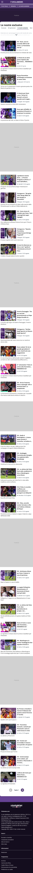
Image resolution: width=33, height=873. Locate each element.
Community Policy (6, 863)
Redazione (4, 852)
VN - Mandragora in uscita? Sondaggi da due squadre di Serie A (24, 642)
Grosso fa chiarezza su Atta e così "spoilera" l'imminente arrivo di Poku (24, 248)
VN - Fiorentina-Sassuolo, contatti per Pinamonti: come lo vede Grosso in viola (24, 727)
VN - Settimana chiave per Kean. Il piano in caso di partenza (24, 573)
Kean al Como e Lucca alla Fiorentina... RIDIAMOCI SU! (24, 625)
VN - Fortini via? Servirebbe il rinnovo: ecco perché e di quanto (24, 743)
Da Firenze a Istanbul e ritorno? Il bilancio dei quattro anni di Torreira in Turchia (24, 711)
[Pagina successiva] (22, 790)
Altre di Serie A (5, 842)
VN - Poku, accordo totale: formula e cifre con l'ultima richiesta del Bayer (24, 506)
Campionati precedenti (7, 839)
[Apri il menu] (2, 2)
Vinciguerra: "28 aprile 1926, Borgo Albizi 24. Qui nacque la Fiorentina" (24, 196)
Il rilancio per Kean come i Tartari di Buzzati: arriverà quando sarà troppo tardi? (23, 97)
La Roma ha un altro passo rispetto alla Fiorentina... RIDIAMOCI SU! (24, 60)
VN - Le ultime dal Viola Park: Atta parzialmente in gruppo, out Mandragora (24, 609)
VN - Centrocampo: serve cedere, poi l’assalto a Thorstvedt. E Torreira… (24, 759)
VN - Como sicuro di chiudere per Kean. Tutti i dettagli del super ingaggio (24, 214)
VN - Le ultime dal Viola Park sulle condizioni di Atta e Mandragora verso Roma (24, 472)
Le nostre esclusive (22, 28)
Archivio (3, 861)
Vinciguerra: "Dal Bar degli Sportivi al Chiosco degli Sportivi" (24, 331)
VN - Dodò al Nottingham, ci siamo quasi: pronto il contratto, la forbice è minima (24, 439)
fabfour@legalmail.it (6, 827)
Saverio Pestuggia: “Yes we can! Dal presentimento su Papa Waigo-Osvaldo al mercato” (24, 315)
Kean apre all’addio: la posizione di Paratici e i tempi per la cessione (24, 111)
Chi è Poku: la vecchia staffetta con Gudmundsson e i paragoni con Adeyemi (24, 490)
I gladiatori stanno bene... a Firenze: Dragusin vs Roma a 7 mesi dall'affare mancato (24, 179)
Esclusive (13, 6)
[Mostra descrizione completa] (16, 34)
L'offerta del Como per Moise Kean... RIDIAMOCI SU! (24, 775)
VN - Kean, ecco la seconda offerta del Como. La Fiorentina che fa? (23, 44)
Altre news (4, 844)
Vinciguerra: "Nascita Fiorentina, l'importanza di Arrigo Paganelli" (24, 232)
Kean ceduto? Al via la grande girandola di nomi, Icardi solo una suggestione (24, 350)
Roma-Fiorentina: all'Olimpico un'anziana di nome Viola (24, 77)
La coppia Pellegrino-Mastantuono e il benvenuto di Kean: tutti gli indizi (23, 590)
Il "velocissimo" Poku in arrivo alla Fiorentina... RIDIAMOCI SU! (24, 367)
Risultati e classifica (6, 837)
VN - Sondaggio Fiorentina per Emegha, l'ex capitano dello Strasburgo (24, 456)
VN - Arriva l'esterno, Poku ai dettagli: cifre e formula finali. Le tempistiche (24, 385)
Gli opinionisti (12, 28)
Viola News (4, 6)
